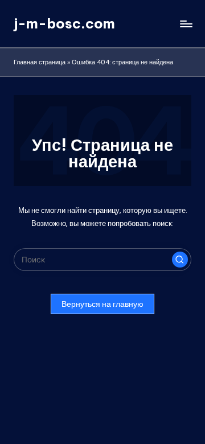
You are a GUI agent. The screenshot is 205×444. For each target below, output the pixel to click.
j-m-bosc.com (64, 23)
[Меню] (185, 23)
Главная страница (39, 62)
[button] (180, 260)
